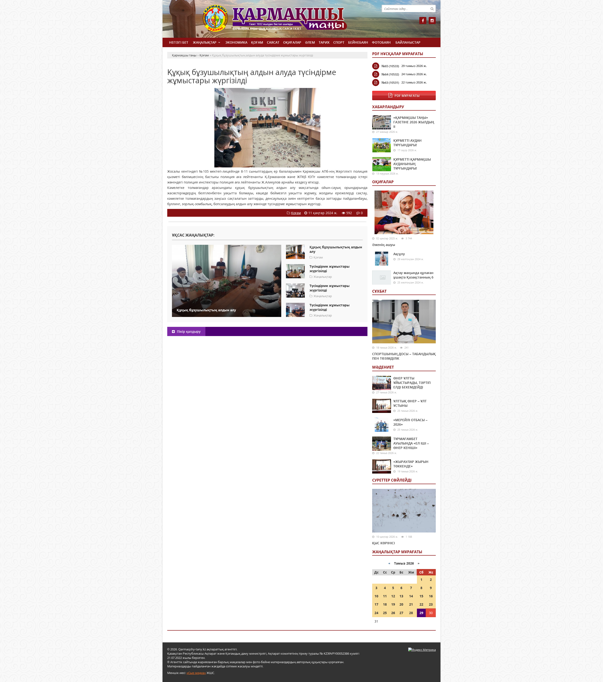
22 (421, 604)
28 (411, 613)
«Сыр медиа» (196, 673)
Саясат (273, 42)
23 (431, 604)
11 (385, 596)
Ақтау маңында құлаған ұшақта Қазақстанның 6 (413, 274)
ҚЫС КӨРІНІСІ (383, 543)
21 (411, 604)
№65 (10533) (390, 66)
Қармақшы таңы (285, 21)
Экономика (236, 42)
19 (393, 604)
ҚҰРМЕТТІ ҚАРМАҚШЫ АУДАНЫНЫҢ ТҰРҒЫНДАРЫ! (412, 163)
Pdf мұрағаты (407, 95)
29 (421, 613)
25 (385, 613)
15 (421, 596)
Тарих (324, 42)
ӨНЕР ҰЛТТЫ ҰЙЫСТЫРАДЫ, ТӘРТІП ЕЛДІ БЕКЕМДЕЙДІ (412, 382)
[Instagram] (432, 20)
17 (376, 604)
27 (401, 613)
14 (411, 596)
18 (385, 604)
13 (401, 596)
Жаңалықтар (204, 42)
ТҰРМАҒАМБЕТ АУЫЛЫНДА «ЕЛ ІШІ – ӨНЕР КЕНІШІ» (411, 443)
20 (401, 604)
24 (376, 613)
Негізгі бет (178, 42)
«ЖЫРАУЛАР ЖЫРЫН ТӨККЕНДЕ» (410, 463)
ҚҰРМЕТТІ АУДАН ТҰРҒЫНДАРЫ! (407, 142)
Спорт (338, 42)
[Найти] (432, 8)
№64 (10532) (390, 74)
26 (393, 613)
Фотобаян (381, 42)
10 (376, 596)
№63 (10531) (390, 82)
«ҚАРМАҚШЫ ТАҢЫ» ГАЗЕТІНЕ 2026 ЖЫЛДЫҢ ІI (413, 122)
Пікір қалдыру (188, 331)
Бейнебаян (358, 42)
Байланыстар (407, 42)
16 (431, 596)
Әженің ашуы (383, 244)
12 (393, 596)
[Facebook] (422, 20)
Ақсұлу (399, 254)
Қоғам (257, 42)
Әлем (310, 42)
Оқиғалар (292, 42)
